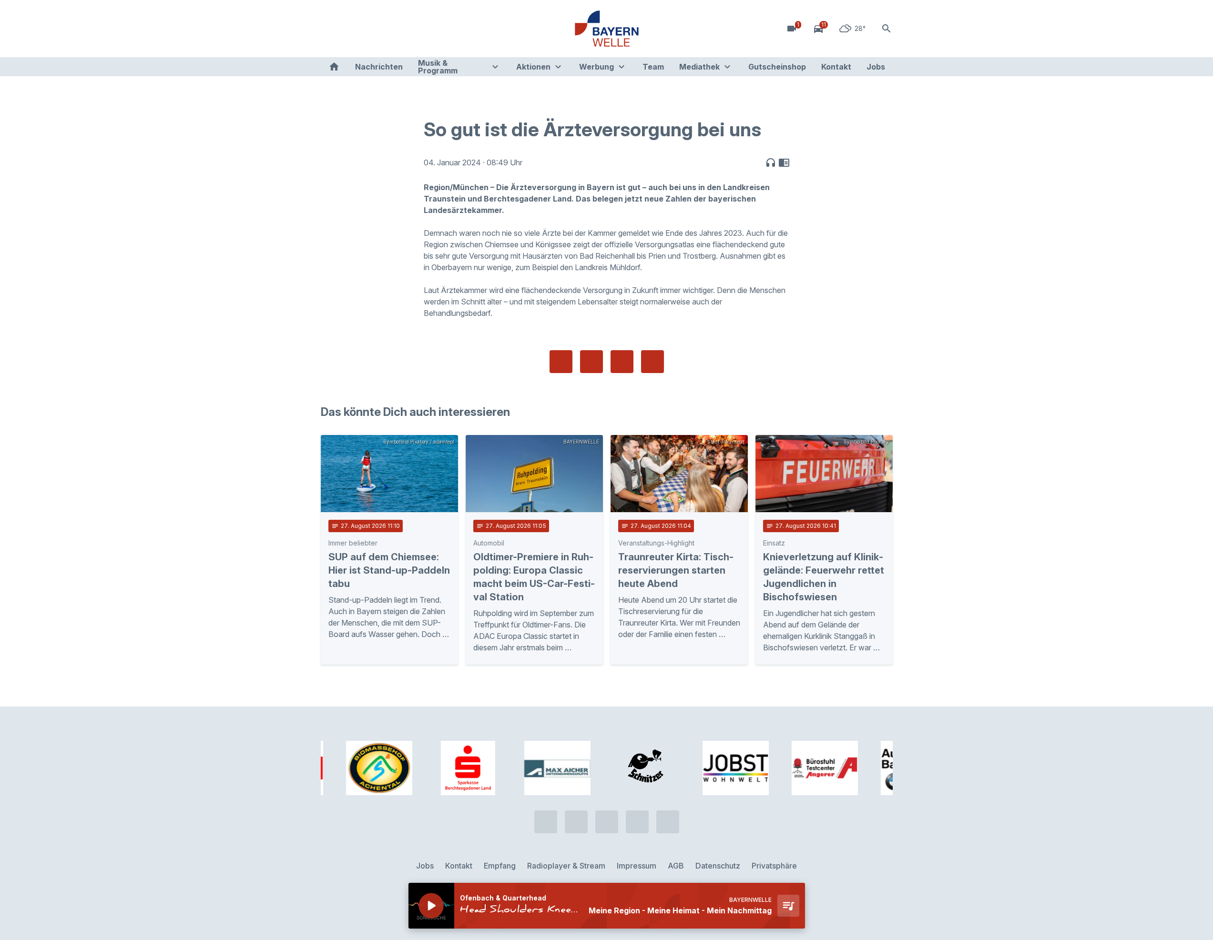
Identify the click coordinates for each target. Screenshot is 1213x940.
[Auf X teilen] (591, 361)
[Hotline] (330, 28)
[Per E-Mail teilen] (652, 361)
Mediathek (699, 66)
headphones (770, 162)
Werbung (596, 66)
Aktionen (533, 66)
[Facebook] (368, 28)
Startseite (334, 66)
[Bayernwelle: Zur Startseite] (606, 29)
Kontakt (836, 66)
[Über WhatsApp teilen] (622, 361)
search (886, 28)
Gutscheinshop (777, 66)
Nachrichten (379, 66)
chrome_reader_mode (784, 162)
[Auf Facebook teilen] (561, 361)
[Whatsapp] (349, 28)
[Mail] (406, 28)
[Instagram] (387, 28)
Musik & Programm (438, 66)
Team (653, 66)
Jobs (875, 66)
